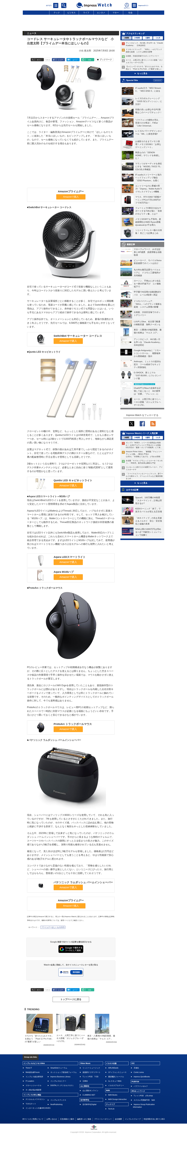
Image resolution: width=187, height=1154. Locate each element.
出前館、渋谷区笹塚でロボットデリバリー (142, 56)
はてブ (75, 60)
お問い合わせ (51, 1119)
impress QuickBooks (142, 1077)
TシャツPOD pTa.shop (143, 1096)
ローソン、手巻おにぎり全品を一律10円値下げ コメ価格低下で (147, 284)
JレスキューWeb (114, 1081)
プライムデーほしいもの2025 (53, 927)
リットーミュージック (91, 1068)
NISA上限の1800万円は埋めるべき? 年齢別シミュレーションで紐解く (148, 532)
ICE (133, 1063)
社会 (130, 12)
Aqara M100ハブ (64, 571)
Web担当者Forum (33, 1072)
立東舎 (85, 1081)
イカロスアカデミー (116, 1085)
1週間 (147, 38)
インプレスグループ (133, 1119)
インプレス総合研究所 (34, 1077)
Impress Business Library (60, 1077)
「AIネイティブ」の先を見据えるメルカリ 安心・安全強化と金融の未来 (148, 521)
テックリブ (110, 1104)
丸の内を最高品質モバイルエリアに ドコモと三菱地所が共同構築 (147, 272)
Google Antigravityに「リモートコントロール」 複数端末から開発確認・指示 (147, 353)
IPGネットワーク (138, 1091)
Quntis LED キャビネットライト (73, 480)
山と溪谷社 (84, 1086)
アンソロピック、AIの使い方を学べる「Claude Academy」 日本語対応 (149, 342)
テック (57, 12)
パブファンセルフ (141, 1086)
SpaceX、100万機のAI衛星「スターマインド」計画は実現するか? (148, 500)
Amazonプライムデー (71, 191)
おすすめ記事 (132, 490)
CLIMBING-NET (89, 1095)
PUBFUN (135, 1082)
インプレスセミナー (58, 1081)
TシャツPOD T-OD (90, 1077)
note (89, 60)
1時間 (126, 38)
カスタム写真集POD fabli (144, 1100)
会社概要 (118, 1119)
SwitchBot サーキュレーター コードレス (78, 335)
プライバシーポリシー (103, 1119)
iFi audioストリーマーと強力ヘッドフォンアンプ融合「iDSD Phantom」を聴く (148, 177)
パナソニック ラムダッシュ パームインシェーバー (83, 882)
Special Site (132, 80)
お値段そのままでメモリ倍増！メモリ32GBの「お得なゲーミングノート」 (148, 144)
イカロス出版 (111, 1063)
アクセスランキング (135, 33)
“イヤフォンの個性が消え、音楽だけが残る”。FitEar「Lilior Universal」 (148, 123)
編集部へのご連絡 (84, 1119)
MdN (108, 1090)
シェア (60, 60)
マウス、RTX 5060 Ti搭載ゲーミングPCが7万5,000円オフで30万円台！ (148, 200)
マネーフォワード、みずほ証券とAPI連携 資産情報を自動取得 (148, 252)
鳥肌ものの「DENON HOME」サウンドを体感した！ (147, 155)
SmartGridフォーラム (58, 1068)
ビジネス (71, 12)
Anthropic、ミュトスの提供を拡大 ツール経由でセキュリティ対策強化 (147, 364)
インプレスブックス (58, 1100)
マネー (116, 12)
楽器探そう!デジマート (92, 1072)
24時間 (137, 38)
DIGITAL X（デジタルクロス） (62, 1085)
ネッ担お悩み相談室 (33, 1090)
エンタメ (101, 12)
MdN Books (112, 1095)
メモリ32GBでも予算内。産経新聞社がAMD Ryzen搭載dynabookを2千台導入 (148, 222)
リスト (47, 60)
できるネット (31, 1104)
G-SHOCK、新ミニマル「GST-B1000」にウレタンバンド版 (147, 375)
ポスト (39, 60)
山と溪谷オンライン (90, 1091)
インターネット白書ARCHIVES (38, 1108)
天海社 (136, 1068)
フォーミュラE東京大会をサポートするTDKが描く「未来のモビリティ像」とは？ (148, 211)
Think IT (29, 1068)
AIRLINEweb (113, 1068)
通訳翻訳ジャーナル (116, 1077)
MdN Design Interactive (117, 1099)
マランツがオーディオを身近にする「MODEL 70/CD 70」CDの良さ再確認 (148, 166)
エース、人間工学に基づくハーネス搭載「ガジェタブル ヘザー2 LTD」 (147, 402)
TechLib (111, 1109)
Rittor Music (85, 1063)
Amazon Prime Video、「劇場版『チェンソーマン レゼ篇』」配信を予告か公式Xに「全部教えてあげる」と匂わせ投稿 (144, 454)
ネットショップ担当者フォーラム (63, 1072)
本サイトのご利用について (32, 1119)
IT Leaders (30, 1081)
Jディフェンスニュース (117, 1072)
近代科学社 (84, 1100)
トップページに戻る (70, 999)
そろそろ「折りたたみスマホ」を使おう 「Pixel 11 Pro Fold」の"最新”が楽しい (39, 1039)
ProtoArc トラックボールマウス (73, 724)
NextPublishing (56, 1104)
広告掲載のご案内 (67, 1119)
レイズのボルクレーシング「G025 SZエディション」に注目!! (148, 101)
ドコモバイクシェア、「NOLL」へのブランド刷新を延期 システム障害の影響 (148, 304)
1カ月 (158, 38)
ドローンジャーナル (33, 1085)
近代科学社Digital (89, 1104)
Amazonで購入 (71, 197)
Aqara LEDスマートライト (69, 557)
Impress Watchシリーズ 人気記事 (142, 433)
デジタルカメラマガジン (35, 1099)
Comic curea (139, 1072)
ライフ (86, 12)
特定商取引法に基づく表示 (154, 1119)
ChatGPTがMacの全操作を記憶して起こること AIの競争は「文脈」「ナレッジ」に (147, 391)
